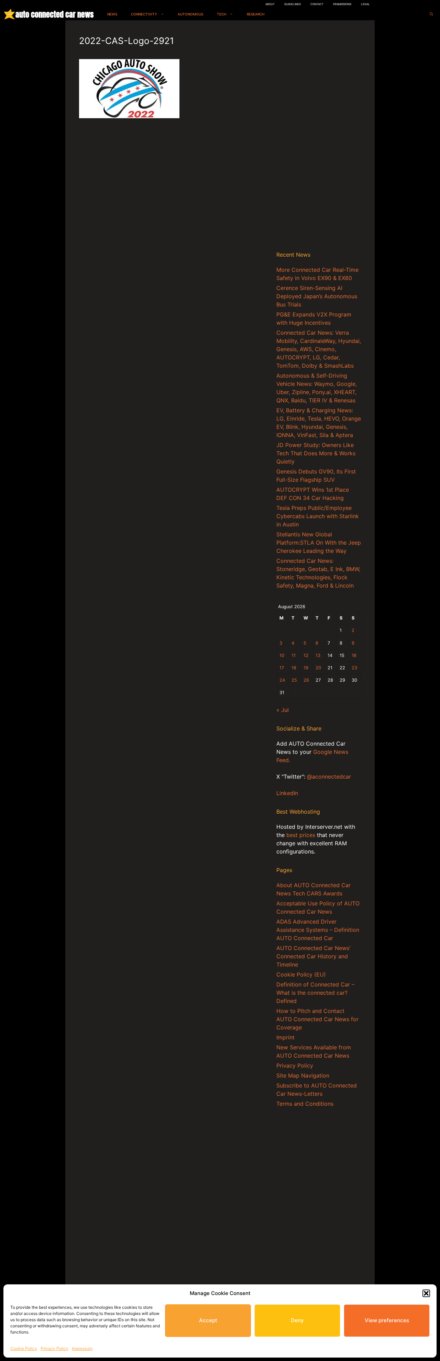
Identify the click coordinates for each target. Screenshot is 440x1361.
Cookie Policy (23, 1348)
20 (318, 667)
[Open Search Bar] (431, 14)
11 (294, 655)
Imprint (285, 1037)
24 (282, 680)
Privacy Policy (54, 1348)
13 (318, 655)
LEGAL (365, 4)
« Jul (282, 709)
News (112, 14)
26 (306, 680)
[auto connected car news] (9, 14)
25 (294, 680)
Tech (221, 14)
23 (354, 667)
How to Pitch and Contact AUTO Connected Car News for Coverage (317, 1019)
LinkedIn (287, 793)
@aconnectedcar (329, 776)
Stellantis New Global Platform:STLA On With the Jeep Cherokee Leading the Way (318, 542)
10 (281, 655)
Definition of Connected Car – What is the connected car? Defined (315, 992)
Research (255, 14)
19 (306, 667)
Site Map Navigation (302, 1075)
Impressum (82, 1348)
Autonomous (190, 14)
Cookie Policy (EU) (301, 974)
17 (281, 667)
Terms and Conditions (304, 1103)
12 (306, 655)
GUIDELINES (292, 4)
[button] (426, 1293)
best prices (300, 835)
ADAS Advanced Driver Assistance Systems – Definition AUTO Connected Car (317, 929)
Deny (297, 1320)
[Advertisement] (318, 137)
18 (294, 667)
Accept (208, 1320)
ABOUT (270, 4)
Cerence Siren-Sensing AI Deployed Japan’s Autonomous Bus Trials (316, 296)
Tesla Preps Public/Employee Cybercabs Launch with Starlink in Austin (317, 516)
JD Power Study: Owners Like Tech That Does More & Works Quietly (315, 453)
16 (354, 655)
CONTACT (316, 4)
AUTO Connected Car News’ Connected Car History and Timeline (313, 956)
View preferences (387, 1320)
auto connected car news (54, 14)
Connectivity (144, 14)
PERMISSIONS (342, 4)
